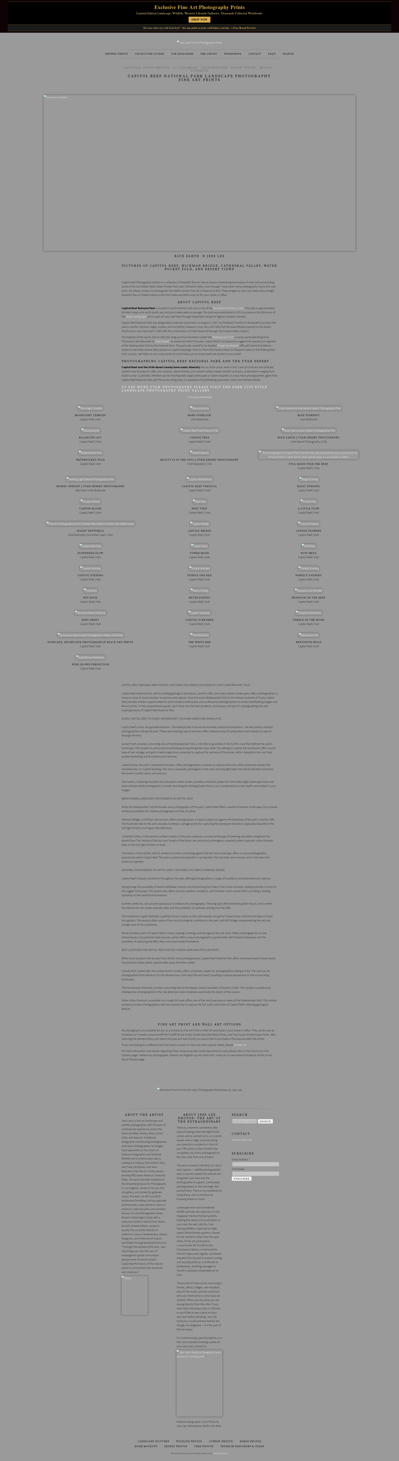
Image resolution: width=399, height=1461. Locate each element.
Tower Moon (199, 553)
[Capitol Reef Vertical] (199, 479)
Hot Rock (90, 597)
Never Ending (199, 597)
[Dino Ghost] (90, 613)
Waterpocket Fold (222, 337)
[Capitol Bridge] (199, 524)
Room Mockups (146, 1446)
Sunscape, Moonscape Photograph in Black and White (90, 642)
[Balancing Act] (90, 430)
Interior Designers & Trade (242, 1446)
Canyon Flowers (308, 530)
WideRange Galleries (220, 1453)
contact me (240, 1045)
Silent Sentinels (90, 530)
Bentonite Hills (308, 642)
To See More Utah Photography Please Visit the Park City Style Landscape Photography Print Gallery (194, 389)
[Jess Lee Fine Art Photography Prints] (199, 42)
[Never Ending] (199, 590)
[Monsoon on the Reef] (308, 590)
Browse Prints (116, 53)
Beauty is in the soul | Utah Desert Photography (199, 459)
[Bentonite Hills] (309, 635)
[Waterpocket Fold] (90, 453)
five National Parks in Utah (228, 308)
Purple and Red (199, 575)
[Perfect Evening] (308, 568)
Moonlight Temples (90, 415)
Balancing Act (90, 437)
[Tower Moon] (199, 546)
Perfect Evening (309, 575)
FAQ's (272, 53)
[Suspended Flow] (90, 546)
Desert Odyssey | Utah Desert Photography (90, 486)
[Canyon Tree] (199, 430)
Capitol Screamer (199, 619)
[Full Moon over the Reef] (308, 457)
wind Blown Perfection (90, 664)
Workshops (232, 53)
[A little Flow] (308, 501)
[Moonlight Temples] (90, 408)
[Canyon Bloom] (90, 501)
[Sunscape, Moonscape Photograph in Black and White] (90, 635)
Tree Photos (204, 1446)
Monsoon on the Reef (308, 597)
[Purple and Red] (199, 568)
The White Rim (199, 642)
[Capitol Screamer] (199, 613)
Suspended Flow (90, 553)
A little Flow (308, 508)
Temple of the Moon (308, 619)
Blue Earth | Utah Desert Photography (309, 437)
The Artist (208, 53)
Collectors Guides (149, 53)
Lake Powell (162, 341)
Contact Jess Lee (242, 1139)
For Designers (182, 53)
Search (288, 53)
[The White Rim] (199, 635)
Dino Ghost (90, 619)
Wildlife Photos (189, 1441)
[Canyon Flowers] (308, 524)
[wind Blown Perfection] (90, 657)
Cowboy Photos (221, 1441)
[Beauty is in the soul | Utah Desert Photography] (199, 453)
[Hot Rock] (90, 590)
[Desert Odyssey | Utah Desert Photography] (90, 479)
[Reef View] (199, 501)
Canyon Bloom (90, 508)
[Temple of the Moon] (309, 613)
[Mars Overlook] (199, 408)
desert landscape (136, 316)
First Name (238, 1169)
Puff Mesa (309, 553)
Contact (254, 53)
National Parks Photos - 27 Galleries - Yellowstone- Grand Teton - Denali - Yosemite (199, 69)
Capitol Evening (90, 575)
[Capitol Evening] (90, 568)
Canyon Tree (199, 437)
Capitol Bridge (199, 530)
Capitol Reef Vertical (199, 486)
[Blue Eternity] (308, 408)
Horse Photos (250, 1441)
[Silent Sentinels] (90, 524)
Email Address (241, 1159)
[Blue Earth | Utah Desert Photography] (309, 430)
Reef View (199, 508)
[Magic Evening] (308, 479)
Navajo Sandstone (228, 345)
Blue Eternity (309, 415)
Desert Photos (175, 1446)
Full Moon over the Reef (308, 464)
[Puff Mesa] (309, 546)
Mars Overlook (199, 415)
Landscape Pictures (153, 1441)
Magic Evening (308, 486)
